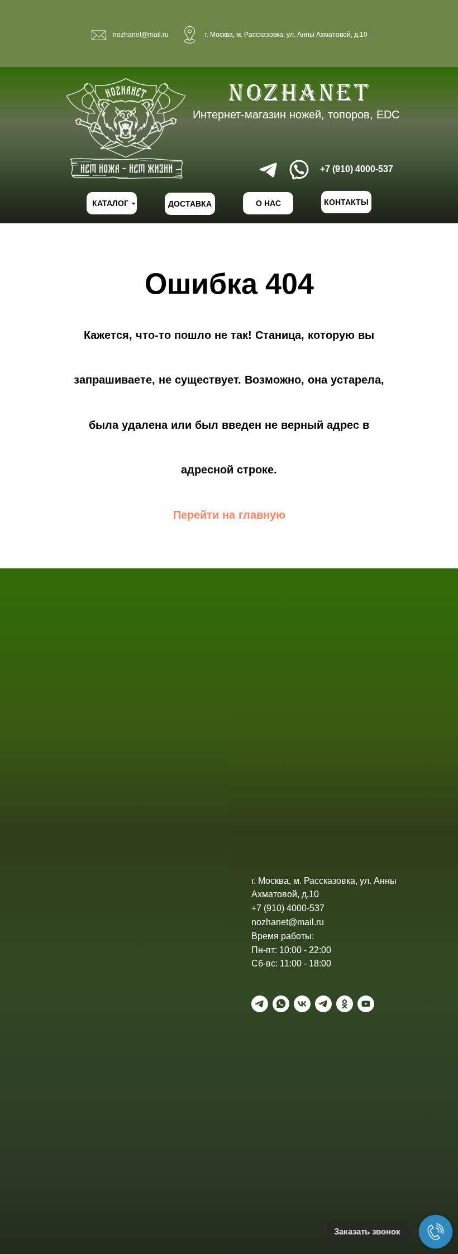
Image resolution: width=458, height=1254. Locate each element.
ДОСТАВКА (190, 203)
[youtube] (365, 1003)
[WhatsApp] (281, 1003)
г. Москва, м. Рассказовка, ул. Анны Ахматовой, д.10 (286, 35)
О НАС (268, 203)
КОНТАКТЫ (346, 202)
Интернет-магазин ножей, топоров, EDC (296, 114)
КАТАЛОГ (110, 203)
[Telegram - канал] (323, 1003)
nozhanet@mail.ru (141, 35)
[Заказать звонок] (435, 1231)
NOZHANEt (299, 92)
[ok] (344, 1003)
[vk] (302, 1003)
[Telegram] (259, 1003)
